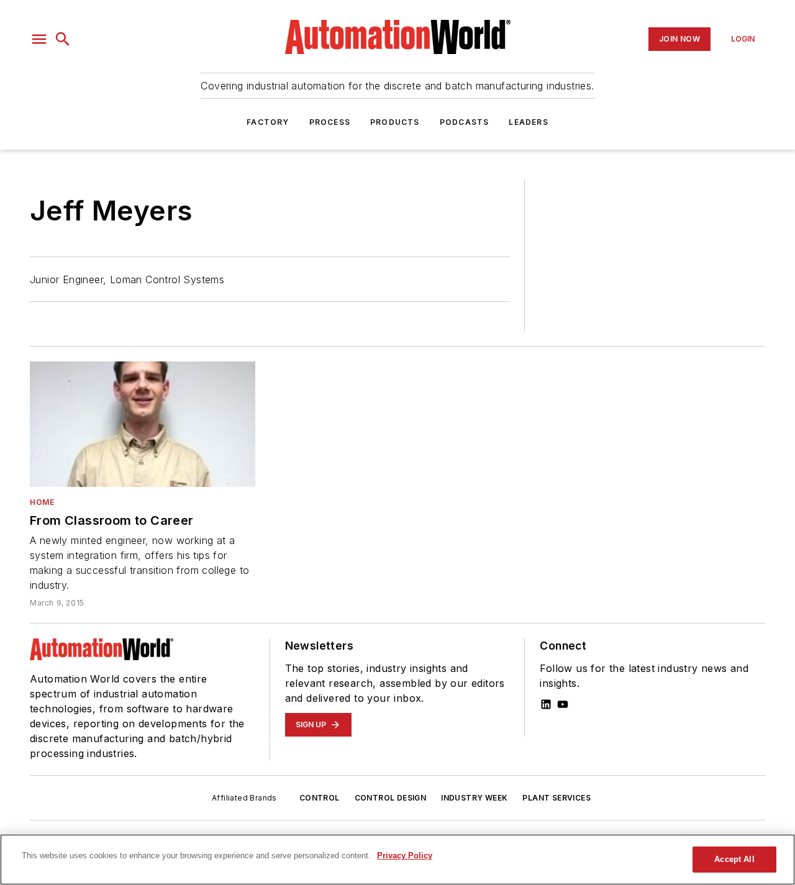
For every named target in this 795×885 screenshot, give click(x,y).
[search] (62, 39)
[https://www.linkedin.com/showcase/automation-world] (546, 704)
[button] (39, 39)
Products (395, 122)
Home (42, 502)
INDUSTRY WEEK (474, 797)
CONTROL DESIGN (391, 797)
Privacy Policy (404, 855)
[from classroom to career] (142, 424)
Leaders (528, 122)
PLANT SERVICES (556, 797)
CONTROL (319, 797)
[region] (397, 859)
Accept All (734, 859)
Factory (268, 122)
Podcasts (464, 122)
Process (329, 122)
